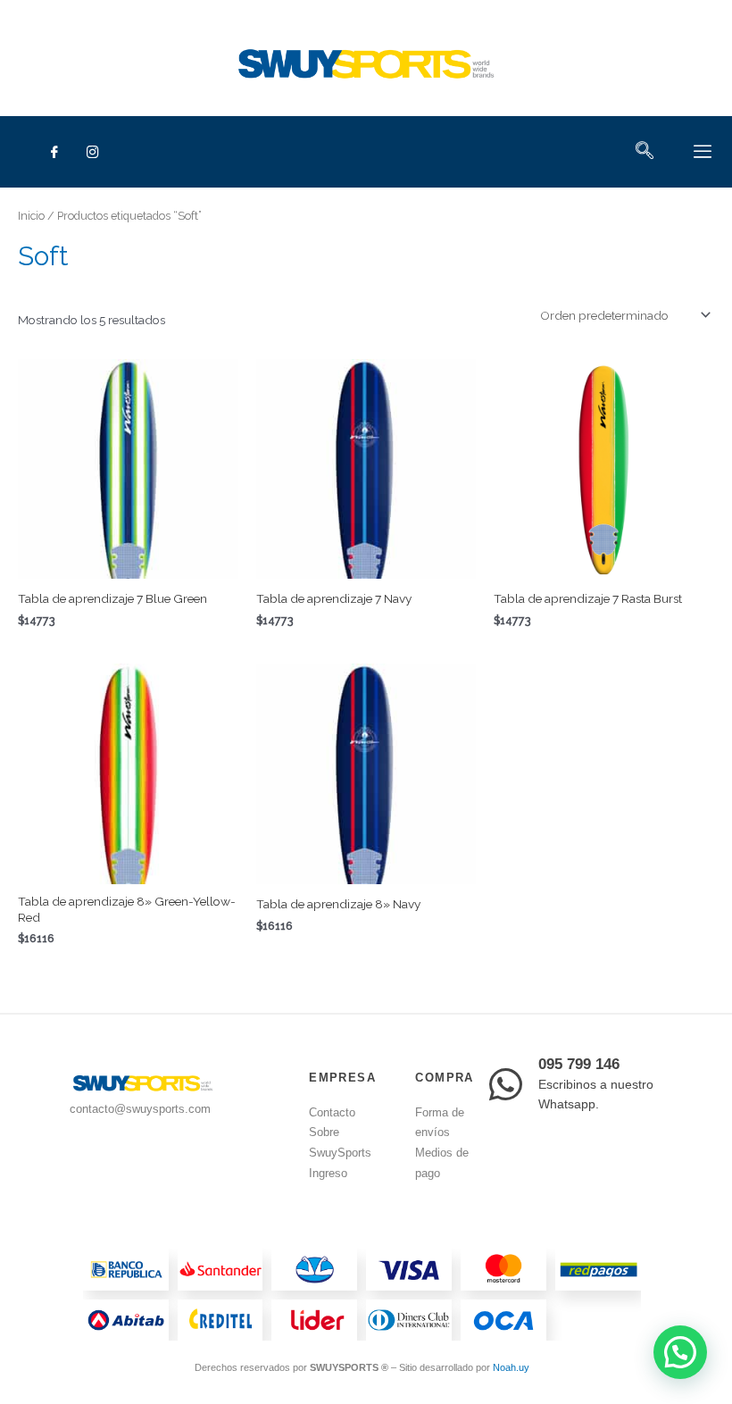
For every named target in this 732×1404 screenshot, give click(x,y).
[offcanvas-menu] (702, 152)
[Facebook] (54, 151)
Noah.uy (511, 1367)
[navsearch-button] (644, 152)
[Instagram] (92, 151)
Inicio (31, 215)
